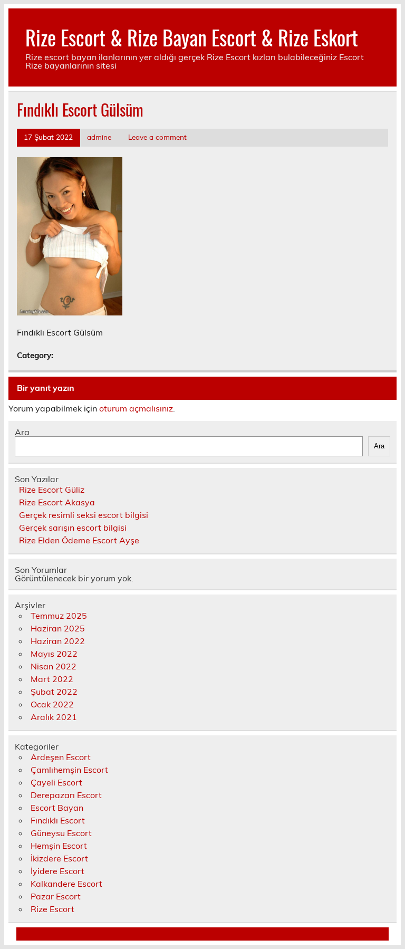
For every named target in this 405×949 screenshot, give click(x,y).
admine (99, 136)
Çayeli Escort (56, 782)
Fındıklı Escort (58, 820)
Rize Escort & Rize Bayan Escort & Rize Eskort (191, 37)
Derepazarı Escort (66, 795)
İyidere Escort (57, 871)
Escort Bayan (57, 807)
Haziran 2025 (58, 628)
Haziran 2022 (58, 641)
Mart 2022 (52, 679)
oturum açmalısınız (136, 408)
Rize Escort (52, 909)
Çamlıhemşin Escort (69, 769)
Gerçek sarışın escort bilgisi (73, 527)
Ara (22, 432)
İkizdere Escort (59, 858)
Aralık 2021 (54, 717)
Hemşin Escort (59, 845)
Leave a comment (157, 136)
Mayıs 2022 (54, 653)
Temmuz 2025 (59, 615)
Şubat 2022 (54, 691)
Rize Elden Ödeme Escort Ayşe (79, 540)
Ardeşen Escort (61, 757)
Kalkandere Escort (66, 883)
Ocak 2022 (52, 704)
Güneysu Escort (61, 833)
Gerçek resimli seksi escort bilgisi (83, 515)
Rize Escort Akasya (57, 502)
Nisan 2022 (53, 666)
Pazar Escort (56, 896)
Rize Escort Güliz (51, 489)
